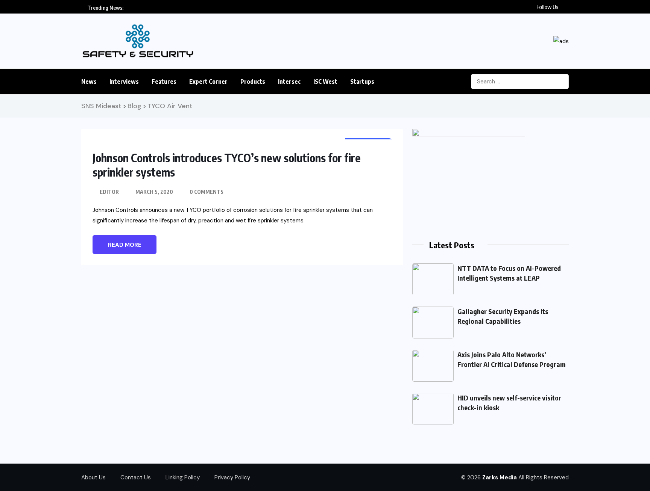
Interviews (124, 81)
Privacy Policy (232, 477)
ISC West (325, 81)
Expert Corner (208, 81)
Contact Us (135, 477)
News (89, 81)
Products (252, 81)
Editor (109, 192)
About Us (93, 477)
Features (164, 81)
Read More (124, 245)
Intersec (289, 81)
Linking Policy (183, 477)
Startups (362, 81)
